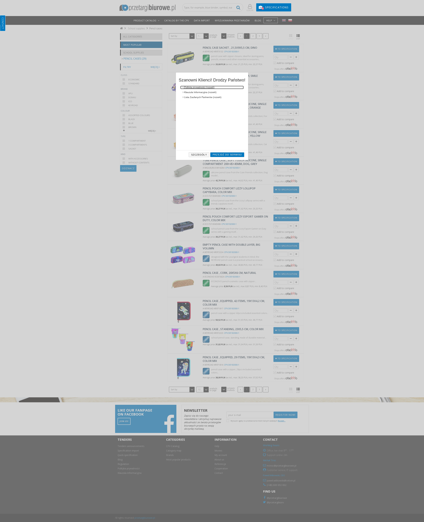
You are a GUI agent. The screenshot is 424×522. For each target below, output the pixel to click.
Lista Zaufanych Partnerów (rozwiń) (202, 97)
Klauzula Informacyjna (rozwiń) (200, 92)
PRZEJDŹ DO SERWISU (227, 154)
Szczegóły (199, 154)
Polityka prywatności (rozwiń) (199, 87)
